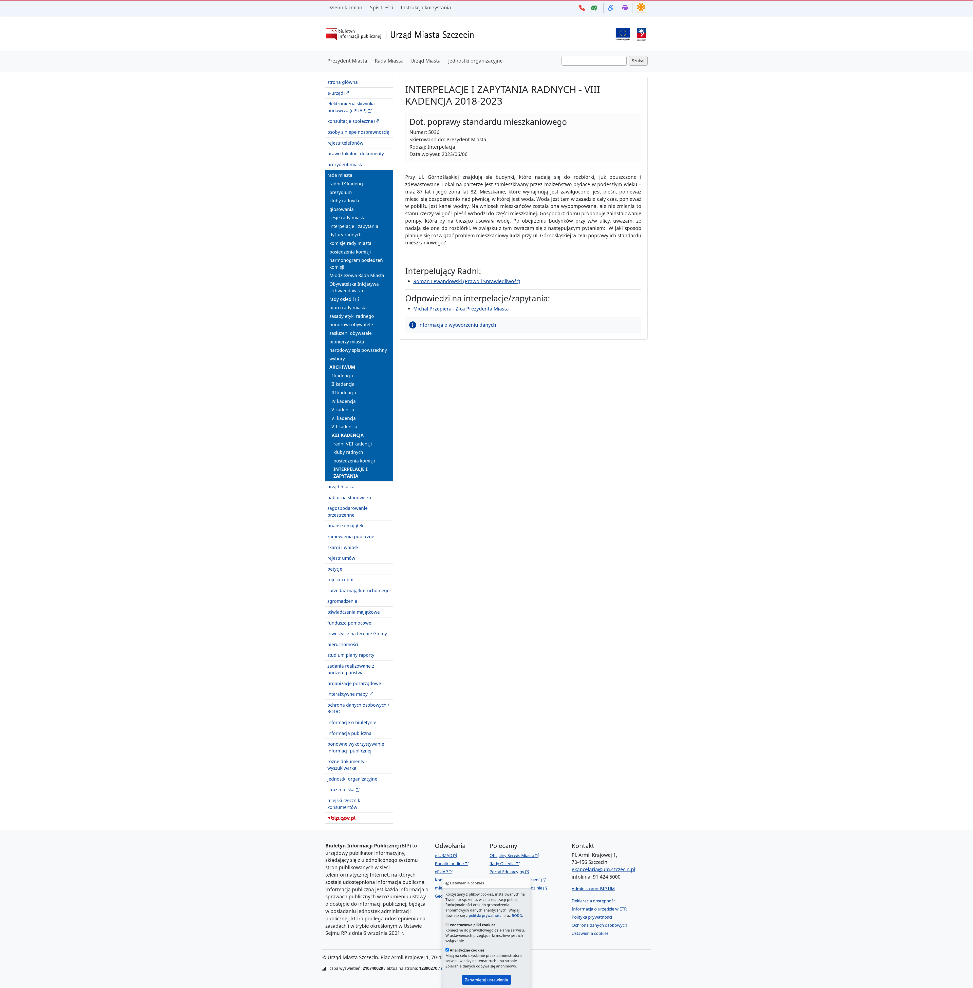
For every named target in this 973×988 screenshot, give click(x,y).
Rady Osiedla (503, 863)
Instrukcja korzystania (426, 7)
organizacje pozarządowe (354, 683)
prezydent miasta (345, 164)
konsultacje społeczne (351, 121)
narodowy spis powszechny (358, 350)
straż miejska (341, 789)
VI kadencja (343, 418)
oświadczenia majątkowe (353, 612)
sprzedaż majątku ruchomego (358, 590)
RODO (517, 915)
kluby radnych (344, 201)
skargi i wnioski (343, 547)
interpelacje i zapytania (353, 226)
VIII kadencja (347, 435)
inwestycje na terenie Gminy (357, 633)
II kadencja (342, 384)
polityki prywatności (485, 915)
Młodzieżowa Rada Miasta (356, 275)
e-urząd (336, 93)
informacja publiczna (349, 733)
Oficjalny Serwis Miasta (512, 855)
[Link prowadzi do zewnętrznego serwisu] (641, 33)
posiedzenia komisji (350, 251)
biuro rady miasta (348, 307)
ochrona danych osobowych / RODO (358, 708)
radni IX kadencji (347, 184)
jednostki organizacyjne (352, 779)
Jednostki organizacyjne (475, 60)
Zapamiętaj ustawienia (486, 980)
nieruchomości (342, 644)
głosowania (341, 209)
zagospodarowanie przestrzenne (347, 511)
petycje (334, 569)
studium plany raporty (350, 655)
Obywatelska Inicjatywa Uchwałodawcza (354, 287)
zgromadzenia (342, 601)
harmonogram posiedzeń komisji (356, 263)
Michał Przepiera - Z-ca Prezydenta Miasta (461, 308)
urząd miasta (340, 486)
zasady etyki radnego (351, 316)
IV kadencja (343, 401)
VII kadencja (344, 426)
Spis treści (381, 7)
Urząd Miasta (425, 60)
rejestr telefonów (345, 143)
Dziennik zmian (344, 7)
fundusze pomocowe (349, 622)
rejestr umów (341, 558)
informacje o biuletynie (351, 722)
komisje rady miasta (350, 243)
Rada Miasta (389, 60)
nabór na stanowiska (349, 497)
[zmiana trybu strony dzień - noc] (641, 7)
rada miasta (339, 175)
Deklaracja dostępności (594, 901)
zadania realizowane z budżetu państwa (350, 669)
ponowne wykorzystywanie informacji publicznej (355, 747)
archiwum (342, 367)
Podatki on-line (450, 863)
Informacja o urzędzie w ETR (599, 909)
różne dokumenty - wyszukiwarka (347, 764)
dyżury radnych (345, 234)
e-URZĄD (444, 855)
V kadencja (342, 409)
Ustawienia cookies (590, 933)
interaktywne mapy (348, 694)
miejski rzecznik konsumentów (343, 803)
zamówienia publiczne (350, 536)
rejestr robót (340, 579)
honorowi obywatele (351, 324)
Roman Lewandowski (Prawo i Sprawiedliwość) (466, 281)
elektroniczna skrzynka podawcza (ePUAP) (351, 107)
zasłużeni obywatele (350, 333)
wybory (337, 359)
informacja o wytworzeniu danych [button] (457, 324)
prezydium (340, 192)
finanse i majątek (345, 525)
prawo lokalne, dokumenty (355, 153)
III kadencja (343, 393)
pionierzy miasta (346, 341)
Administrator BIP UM (593, 889)
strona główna (342, 82)
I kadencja (342, 376)
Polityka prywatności (592, 917)
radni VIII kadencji (352, 443)
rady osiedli (342, 299)
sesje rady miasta (347, 218)
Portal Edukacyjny (507, 872)
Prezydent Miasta (347, 60)
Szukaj (638, 61)
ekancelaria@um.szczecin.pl (603, 869)
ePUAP (442, 872)
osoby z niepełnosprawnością (358, 132)
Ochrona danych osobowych (599, 925)
